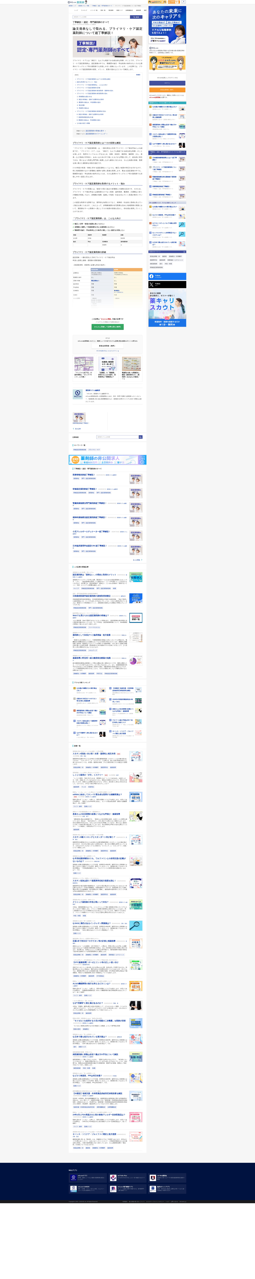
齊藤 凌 (115, 1003)
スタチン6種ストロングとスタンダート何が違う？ (94, 837)
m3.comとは (183, 1201)
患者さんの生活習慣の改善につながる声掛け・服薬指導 (96, 814)
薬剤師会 (76, 478)
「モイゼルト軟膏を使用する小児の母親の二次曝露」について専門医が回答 (96, 1026)
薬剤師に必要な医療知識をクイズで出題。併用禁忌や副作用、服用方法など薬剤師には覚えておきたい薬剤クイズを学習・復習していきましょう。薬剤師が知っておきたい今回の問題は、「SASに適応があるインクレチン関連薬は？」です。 (100, 928)
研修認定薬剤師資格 (80, 449)
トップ (76, 10)
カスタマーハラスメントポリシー (155, 1201)
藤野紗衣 (123, 596)
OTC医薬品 (100, 976)
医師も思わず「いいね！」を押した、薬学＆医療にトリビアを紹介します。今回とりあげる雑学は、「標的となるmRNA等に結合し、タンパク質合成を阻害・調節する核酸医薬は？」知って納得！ (100, 801)
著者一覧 (103, 10)
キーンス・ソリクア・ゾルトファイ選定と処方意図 (95, 1134)
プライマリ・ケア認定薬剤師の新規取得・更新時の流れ (95, 90)
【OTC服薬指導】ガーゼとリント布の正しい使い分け (95, 962)
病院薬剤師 (77, 1068)
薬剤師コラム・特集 (83, 5)
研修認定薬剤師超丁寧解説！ (85, 489)
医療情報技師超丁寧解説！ (84, 475)
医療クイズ (120, 10)
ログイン (183, 2)
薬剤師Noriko (86, 964)
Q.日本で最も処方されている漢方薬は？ (90, 1037)
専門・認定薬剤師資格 (89, 478)
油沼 (117, 775)
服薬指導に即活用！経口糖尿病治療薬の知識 (92, 658)
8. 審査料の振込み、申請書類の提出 (89, 120)
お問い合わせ (174, 1201)
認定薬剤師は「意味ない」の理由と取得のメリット (95, 575)
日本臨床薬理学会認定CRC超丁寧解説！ (90, 546)
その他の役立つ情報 (83, 123)
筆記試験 (82, 105)
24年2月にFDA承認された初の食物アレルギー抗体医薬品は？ (99, 1115)
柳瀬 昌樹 (96, 861)
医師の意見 (77, 1029)
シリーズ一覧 (93, 10)
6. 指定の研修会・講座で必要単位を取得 (90, 114)
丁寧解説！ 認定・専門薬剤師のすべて (102, 5)
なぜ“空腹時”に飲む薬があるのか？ (88, 1003)
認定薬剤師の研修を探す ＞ (96, 131)
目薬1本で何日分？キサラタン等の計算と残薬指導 (94, 941)
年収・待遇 (77, 915)
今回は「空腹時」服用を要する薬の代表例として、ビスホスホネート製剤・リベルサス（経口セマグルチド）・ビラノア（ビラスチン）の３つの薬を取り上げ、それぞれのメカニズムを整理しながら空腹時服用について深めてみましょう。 (100, 1008)
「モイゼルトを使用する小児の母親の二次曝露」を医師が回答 (99, 1021)
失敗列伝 (91, 787)
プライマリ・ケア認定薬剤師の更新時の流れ (91, 111)
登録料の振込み (84, 108)
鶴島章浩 (75, 883)
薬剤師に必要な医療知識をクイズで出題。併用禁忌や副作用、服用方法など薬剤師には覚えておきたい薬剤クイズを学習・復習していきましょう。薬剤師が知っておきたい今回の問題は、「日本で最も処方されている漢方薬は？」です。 (100, 1041)
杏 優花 (115, 1076)
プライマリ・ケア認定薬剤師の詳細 (88, 87)
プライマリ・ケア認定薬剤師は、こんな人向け (92, 85)
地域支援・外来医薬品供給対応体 (84, 1107)
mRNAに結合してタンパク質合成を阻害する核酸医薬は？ (97, 794)
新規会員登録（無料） (107, 346)
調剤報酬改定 (101, 1107)
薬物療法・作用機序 (80, 673)
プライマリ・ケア (94, 449)
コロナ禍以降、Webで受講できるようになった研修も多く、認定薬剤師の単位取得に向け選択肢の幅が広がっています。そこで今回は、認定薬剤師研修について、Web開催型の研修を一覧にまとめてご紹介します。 (100, 622)
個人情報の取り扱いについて (137, 1201)
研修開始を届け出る (85, 96)
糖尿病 (88, 1148)
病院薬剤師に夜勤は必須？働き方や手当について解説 (95, 1054)
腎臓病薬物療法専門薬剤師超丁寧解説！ (90, 503)
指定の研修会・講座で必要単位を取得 (91, 99)
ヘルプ (167, 1201)
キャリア (76, 588)
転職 (114, 588)
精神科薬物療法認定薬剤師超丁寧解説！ (90, 517)
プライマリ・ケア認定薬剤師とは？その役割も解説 (93, 79)
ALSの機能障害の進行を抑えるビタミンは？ (92, 984)
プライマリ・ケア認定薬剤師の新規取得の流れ (92, 93)
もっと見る (136, 560)
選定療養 (111, 10)
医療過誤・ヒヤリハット (116, 955)
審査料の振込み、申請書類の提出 (90, 102)
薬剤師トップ (72, 5)
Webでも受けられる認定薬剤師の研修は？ (91, 615)
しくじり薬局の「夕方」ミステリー (88, 775)
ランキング (84, 10)
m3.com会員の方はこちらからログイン (107, 351)
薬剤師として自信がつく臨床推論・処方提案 (92, 635)
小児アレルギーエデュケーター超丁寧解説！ (92, 531)
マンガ (84, 787)
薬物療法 (86, 1029)
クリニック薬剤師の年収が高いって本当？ (91, 902)
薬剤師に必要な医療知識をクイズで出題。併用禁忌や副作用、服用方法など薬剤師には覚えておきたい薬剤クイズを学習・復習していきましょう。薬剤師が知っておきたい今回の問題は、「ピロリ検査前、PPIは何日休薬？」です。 (100, 1080)
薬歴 (145, 10)
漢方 (75, 1047)
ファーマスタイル (94, 627)
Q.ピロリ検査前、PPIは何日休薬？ (88, 1076)
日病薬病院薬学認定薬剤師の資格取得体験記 (92, 596)
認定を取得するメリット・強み (87, 82)
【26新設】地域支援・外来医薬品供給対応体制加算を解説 (97, 1093)
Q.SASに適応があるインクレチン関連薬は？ (92, 923)
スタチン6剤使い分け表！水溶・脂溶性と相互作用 (94, 754)
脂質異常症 (104, 767)
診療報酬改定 (129, 10)
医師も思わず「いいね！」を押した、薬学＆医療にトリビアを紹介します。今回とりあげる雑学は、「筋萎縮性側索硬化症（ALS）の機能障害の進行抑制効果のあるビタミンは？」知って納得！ (100, 990)
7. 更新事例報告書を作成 (85, 117)
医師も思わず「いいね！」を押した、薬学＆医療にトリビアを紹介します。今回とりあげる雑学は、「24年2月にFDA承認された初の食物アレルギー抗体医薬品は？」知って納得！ (100, 1121)
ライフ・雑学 (78, 806)
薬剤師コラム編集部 (111, 475)
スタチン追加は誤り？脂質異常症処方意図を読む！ (95, 881)
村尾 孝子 (85, 816)
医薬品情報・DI (78, 767)
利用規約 (125, 1201)
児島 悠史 (83, 756)
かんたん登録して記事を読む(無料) (107, 327)
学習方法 (99, 673)
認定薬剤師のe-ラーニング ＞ (97, 134)
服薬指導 (138, 10)
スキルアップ (93, 650)
